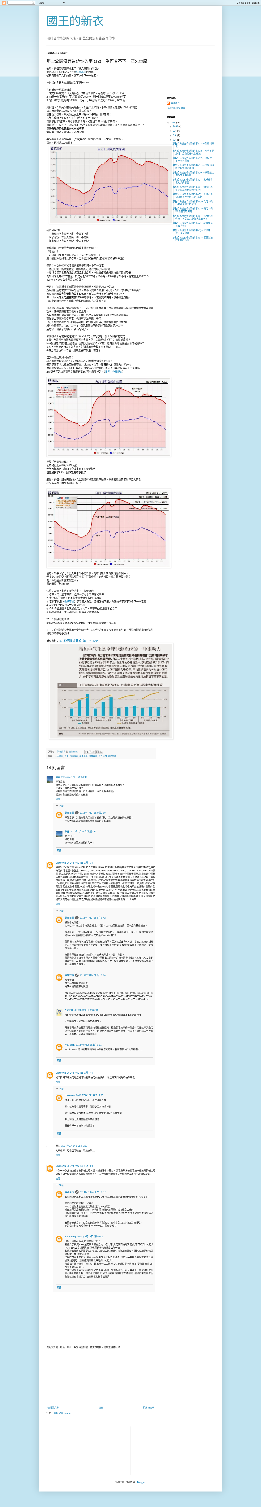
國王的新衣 (75, 21)
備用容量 (83, 756)
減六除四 (102, 756)
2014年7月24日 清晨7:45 (80, 1072)
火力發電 (59, 756)
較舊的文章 (148, 1407)
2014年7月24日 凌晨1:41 (74, 777)
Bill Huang (70, 1236)
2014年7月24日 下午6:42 (93, 918)
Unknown (61, 862)
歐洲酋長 (69, 813)
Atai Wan (70, 1045)
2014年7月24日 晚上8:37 (93, 1192)
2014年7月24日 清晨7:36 (80, 862)
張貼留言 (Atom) (62, 1413)
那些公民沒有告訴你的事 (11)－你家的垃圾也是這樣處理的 (193, 166)
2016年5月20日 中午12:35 (89, 1095)
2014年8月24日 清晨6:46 (90, 1236)
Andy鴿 (69, 1010)
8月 (175, 135)
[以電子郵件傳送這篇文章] (86, 752)
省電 (66, 756)
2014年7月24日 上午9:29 (74, 1146)
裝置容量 (81, 72)
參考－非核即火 (113, 371)
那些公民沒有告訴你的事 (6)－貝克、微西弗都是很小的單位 (193, 203)
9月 (175, 130)
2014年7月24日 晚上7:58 (80, 1166)
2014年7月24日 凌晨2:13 (83, 831)
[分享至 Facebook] (97, 752)
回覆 (58, 799)
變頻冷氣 (112, 756)
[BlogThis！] (90, 752)
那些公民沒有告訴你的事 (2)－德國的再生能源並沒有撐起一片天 (193, 188)
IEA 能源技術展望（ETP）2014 (79, 640)
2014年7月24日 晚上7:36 (93, 975)
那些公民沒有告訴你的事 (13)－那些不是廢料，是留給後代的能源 (193, 152)
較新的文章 (53, 1407)
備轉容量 (69, 601)
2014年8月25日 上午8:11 (89, 1045)
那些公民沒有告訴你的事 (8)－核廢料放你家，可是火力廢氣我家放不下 (193, 217)
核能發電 (74, 756)
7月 (175, 139)
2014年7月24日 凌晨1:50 (93, 813)
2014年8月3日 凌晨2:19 (86, 1010)
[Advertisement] (101, 1378)
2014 (173, 122)
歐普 (58, 777)
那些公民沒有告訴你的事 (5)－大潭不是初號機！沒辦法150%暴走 (193, 195)
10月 (175, 126)
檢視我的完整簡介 (176, 108)
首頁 (101, 1407)
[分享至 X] (94, 752)
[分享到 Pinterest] (101, 752)
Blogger (141, 1482)
